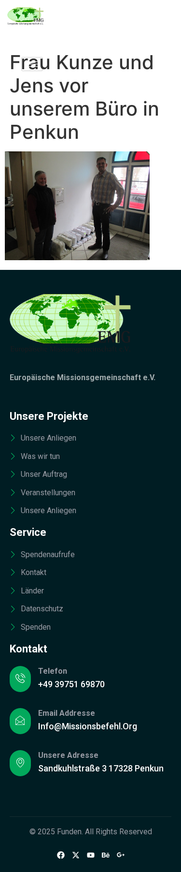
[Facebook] (61, 854)
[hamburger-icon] (32, 64)
